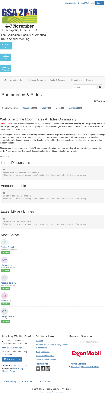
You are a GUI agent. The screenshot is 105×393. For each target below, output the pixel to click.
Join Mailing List (13, 359)
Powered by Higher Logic (53, 392)
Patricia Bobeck (7, 247)
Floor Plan (22, 365)
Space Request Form (45, 355)
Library (46, 107)
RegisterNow (5, 57)
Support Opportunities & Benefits (85, 366)
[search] (100, 86)
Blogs (59, 107)
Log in (100, 3)
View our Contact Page (12, 347)
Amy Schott (6, 300)
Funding (39, 340)
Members (75, 107)
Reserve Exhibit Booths (46, 359)
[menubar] (79, 2)
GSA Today (18, 368)
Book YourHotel (6, 46)
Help (92, 2)
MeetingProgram (5, 68)
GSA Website (70, 2)
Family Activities (42, 351)
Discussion (29, 107)
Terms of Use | (27, 381)
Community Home (10, 107)
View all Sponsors (78, 363)
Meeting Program (9, 371)
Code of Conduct (44, 381)
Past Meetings (42, 363)
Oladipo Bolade (7, 316)
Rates (13, 365)
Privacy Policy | (10, 381)
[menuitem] (71, 2)
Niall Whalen (6, 265)
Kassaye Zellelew (8, 282)
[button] (17, 80)
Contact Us (83, 2)
